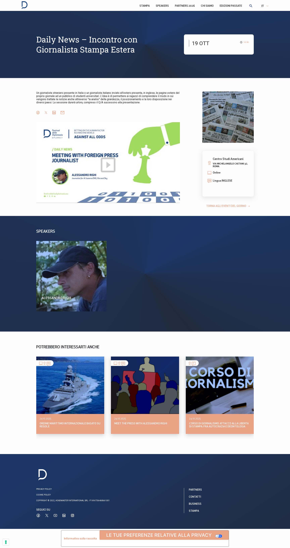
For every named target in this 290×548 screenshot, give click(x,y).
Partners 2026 (185, 6)
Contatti (195, 497)
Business (195, 504)
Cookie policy (43, 495)
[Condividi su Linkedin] (54, 112)
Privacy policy (44, 489)
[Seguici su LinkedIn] (64, 515)
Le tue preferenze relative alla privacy (159, 535)
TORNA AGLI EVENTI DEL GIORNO (226, 206)
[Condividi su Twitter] (46, 112)
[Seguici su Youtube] (55, 515)
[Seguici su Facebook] (38, 515)
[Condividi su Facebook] (38, 112)
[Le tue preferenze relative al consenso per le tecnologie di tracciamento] (6, 542)
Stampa (144, 6)
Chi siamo (207, 6)
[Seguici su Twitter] (47, 515)
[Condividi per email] (62, 112)
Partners (195, 490)
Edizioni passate (231, 6)
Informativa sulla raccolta (80, 538)
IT (262, 6)
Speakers (162, 6)
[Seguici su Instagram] (72, 515)
